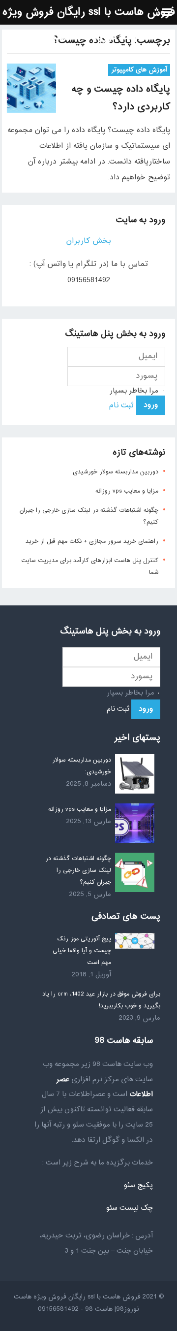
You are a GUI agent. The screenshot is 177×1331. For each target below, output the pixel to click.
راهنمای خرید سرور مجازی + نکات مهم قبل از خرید (92, 541)
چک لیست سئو (129, 1208)
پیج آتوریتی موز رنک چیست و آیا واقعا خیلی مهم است (82, 950)
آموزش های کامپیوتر (139, 70)
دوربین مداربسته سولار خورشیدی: (114, 472)
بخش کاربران (88, 241)
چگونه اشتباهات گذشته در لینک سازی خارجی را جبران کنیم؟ (78, 870)
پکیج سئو (138, 1185)
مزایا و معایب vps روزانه (126, 491)
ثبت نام (121, 405)
